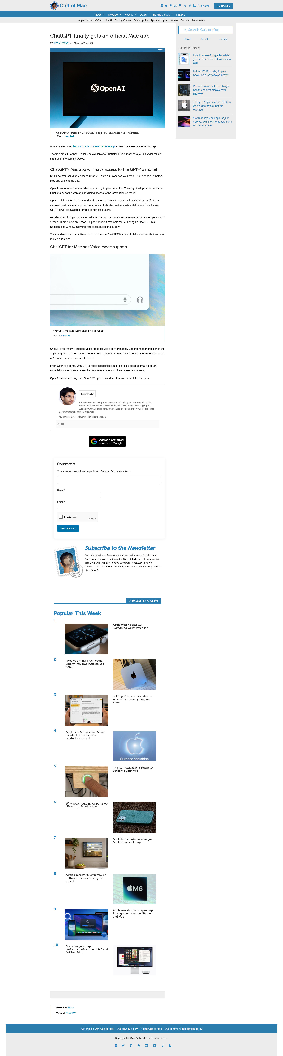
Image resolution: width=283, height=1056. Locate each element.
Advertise (205, 39)
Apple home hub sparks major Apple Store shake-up (132, 841)
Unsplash (69, 136)
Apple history (157, 20)
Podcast (185, 20)
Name (61, 490)
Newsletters (198, 20)
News (98, 14)
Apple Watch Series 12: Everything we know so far (130, 626)
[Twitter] (58, 424)
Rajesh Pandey (61, 43)
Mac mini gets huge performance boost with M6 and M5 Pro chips (87, 949)
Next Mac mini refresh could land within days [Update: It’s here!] (85, 663)
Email (61, 502)
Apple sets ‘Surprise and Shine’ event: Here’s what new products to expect (85, 735)
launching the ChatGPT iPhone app (94, 146)
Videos (174, 20)
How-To (129, 14)
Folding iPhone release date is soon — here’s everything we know (132, 699)
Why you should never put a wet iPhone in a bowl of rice (87, 805)
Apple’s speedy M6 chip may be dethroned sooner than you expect (86, 878)
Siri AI (108, 20)
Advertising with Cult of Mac (97, 1028)
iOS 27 (98, 20)
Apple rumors (85, 20)
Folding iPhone (123, 20)
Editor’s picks (141, 20)
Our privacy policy (127, 1028)
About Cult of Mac (151, 1028)
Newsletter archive (143, 601)
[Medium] (62, 424)
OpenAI (65, 336)
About (187, 39)
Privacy (223, 39)
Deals (143, 14)
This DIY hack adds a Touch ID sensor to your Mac (133, 769)
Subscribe (223, 6)
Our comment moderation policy (183, 1028)
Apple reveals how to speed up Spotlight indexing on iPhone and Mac (133, 913)
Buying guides (161, 14)
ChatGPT (71, 1013)
